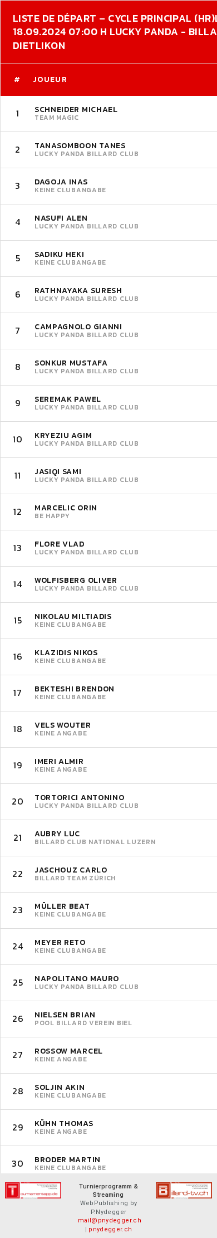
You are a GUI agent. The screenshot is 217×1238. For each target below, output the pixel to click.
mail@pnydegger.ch (109, 1220)
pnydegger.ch (110, 1229)
